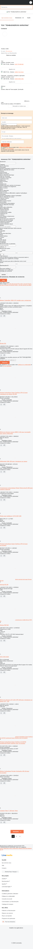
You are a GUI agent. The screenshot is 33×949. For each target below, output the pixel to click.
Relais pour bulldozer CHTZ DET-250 (10, 516)
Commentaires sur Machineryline (10, 901)
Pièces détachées (4, 848)
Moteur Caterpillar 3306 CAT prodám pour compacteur (15, 300)
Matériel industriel (23, 848)
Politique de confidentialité (8, 896)
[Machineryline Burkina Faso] (10, 2)
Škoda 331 (3, 343)
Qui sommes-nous (6, 862)
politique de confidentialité (25, 147)
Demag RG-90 (4, 584)
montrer (4, 274)
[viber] (11, 66)
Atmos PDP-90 (4, 625)
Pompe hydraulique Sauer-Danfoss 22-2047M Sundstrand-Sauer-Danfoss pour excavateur (13, 742)
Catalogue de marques (7, 904)
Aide (3, 865)
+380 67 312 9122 (19, 72)
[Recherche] (30, 7)
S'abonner (4, 362)
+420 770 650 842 (19, 64)
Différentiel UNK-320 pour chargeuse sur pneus (13, 461)
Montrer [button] (12, 64)
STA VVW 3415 (4, 657)
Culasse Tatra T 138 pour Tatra (9, 810)
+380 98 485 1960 (19, 78)
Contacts (4, 868)
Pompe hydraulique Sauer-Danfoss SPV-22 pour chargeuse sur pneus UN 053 (14, 393)
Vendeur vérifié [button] (5, 48)
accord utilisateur (9, 148)
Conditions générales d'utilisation (10, 893)
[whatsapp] (5, 66)
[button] (30, 2)
